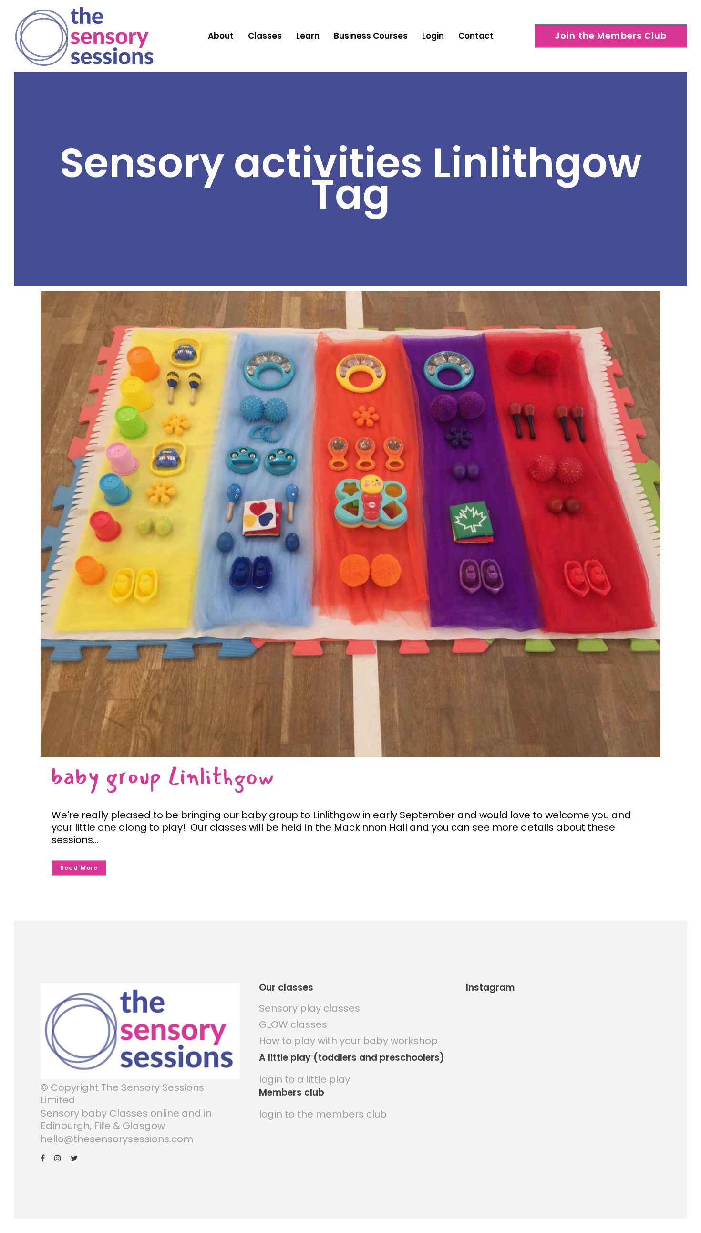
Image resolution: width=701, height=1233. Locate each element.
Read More (79, 868)
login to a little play (304, 1079)
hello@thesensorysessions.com (117, 1139)
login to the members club (323, 1114)
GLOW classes (293, 1024)
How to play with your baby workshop (348, 1040)
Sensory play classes (309, 1008)
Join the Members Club (611, 36)
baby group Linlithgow (163, 776)
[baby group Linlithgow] (350, 524)
